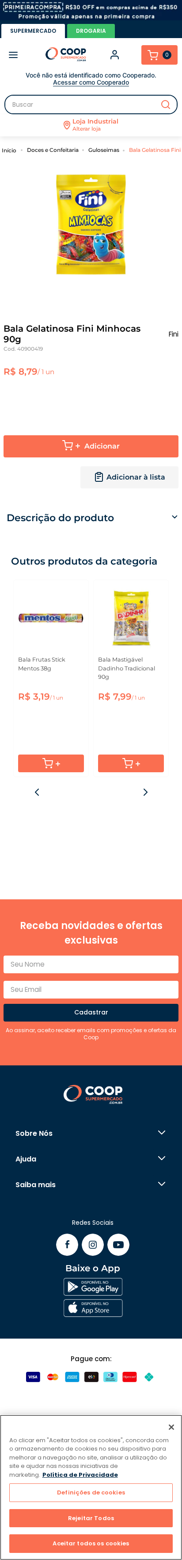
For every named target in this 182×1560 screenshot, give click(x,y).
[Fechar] (171, 1427)
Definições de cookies (91, 1492)
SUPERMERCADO (33, 31)
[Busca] (91, 104)
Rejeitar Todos (91, 1518)
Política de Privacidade (80, 1475)
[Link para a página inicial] (10, 150)
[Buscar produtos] (166, 104)
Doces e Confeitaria (53, 150)
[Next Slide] (145, 792)
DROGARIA (91, 31)
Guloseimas (103, 150)
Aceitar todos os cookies (91, 1543)
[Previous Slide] (38, 792)
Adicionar (102, 446)
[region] (91, 1487)
